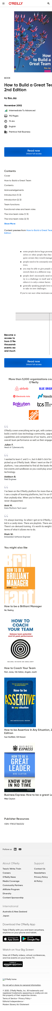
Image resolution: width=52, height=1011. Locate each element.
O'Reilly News (9, 877)
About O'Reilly (11, 863)
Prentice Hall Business (19, 131)
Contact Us (39, 868)
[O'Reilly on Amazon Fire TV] (13, 966)
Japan (6, 915)
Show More (9, 224)
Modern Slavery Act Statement (16, 1004)
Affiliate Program (11, 889)
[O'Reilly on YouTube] (20, 849)
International (10, 906)
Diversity (7, 893)
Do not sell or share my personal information (22, 985)
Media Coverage (11, 881)
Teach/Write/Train (12, 868)
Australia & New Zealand (15, 911)
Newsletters (40, 872)
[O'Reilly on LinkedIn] (15, 849)
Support (39, 863)
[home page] (16, 3)
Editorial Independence (13, 1001)
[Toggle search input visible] (48, 3)
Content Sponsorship (13, 897)
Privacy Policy (41, 877)
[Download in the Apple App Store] (11, 941)
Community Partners (13, 885)
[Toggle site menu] (3, 3)
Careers (7, 872)
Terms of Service (10, 998)
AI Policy (38, 881)
